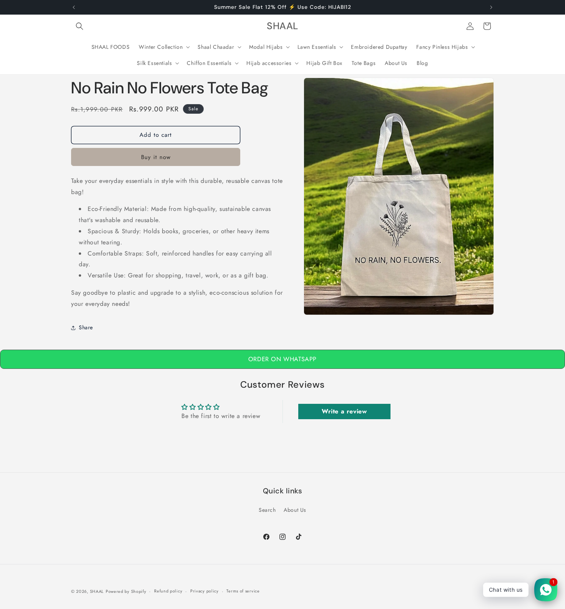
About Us (295, 510)
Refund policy (168, 591)
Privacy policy (204, 591)
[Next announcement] (491, 7)
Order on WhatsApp (282, 359)
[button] (79, 26)
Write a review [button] (344, 411)
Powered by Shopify (126, 591)
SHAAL (97, 591)
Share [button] (86, 327)
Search (267, 510)
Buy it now (156, 157)
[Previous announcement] (73, 7)
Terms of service (242, 591)
